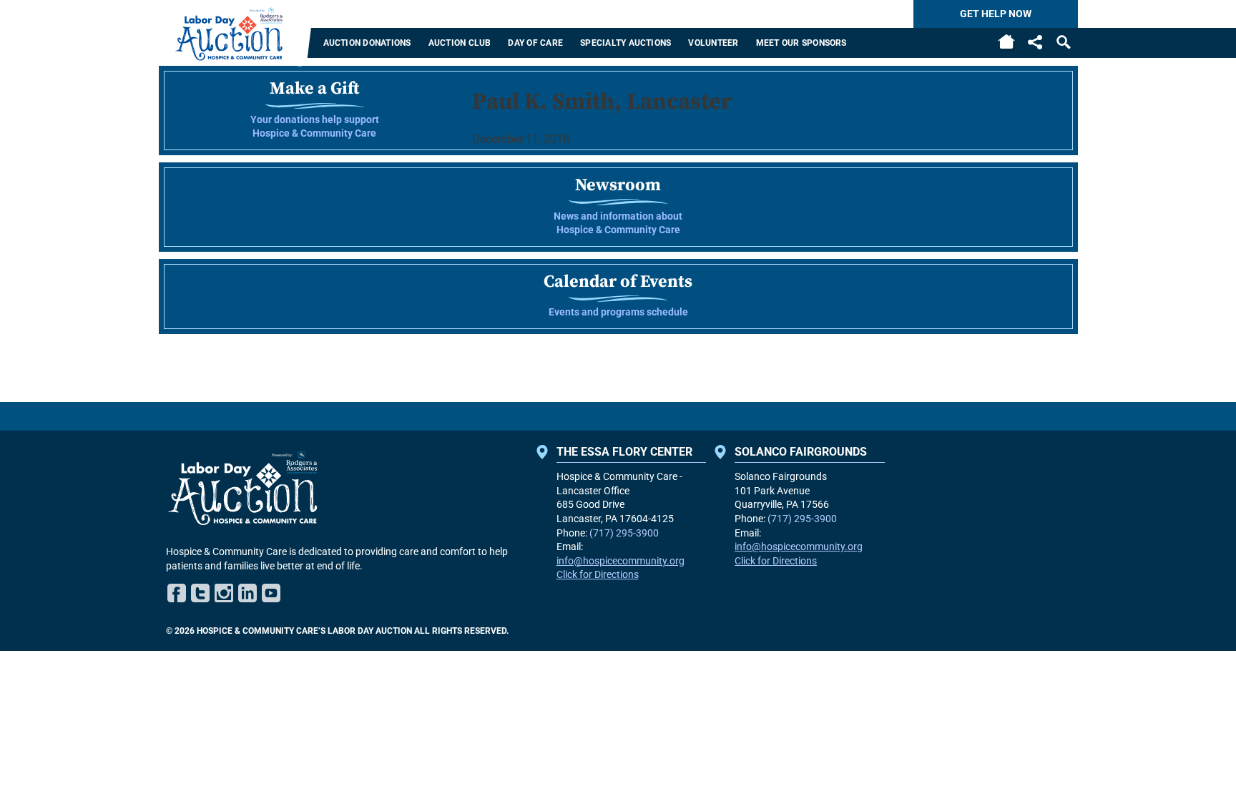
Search (1063, 41)
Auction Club (459, 43)
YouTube (271, 593)
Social (1035, 41)
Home (1006, 42)
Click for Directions (597, 574)
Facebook (176, 593)
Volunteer (713, 43)
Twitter (200, 593)
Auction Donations (367, 43)
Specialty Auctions (625, 43)
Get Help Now (995, 13)
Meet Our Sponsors (801, 43)
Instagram (224, 593)
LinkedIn (247, 593)
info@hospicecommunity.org (620, 561)
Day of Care (535, 43)
